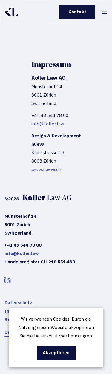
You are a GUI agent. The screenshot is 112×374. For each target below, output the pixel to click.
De (7, 332)
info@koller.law (47, 124)
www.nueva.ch (46, 169)
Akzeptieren (56, 352)
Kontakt (77, 12)
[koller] (11, 12)
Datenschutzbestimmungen (63, 336)
